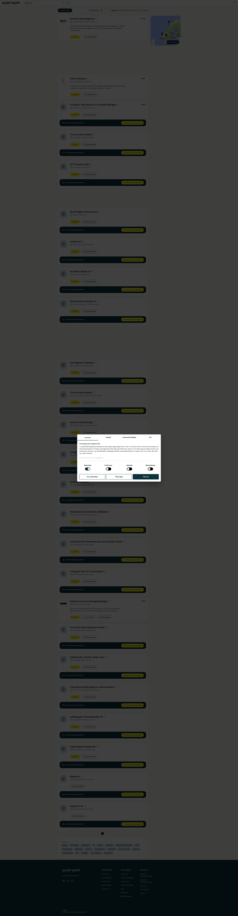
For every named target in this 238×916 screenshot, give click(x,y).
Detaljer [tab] (108, 437)
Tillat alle (146, 477)
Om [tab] (150, 437)
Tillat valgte (119, 477)
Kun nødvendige (92, 477)
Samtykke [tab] (87, 437)
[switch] (108, 468)
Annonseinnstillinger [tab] (129, 437)
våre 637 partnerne (89, 446)
